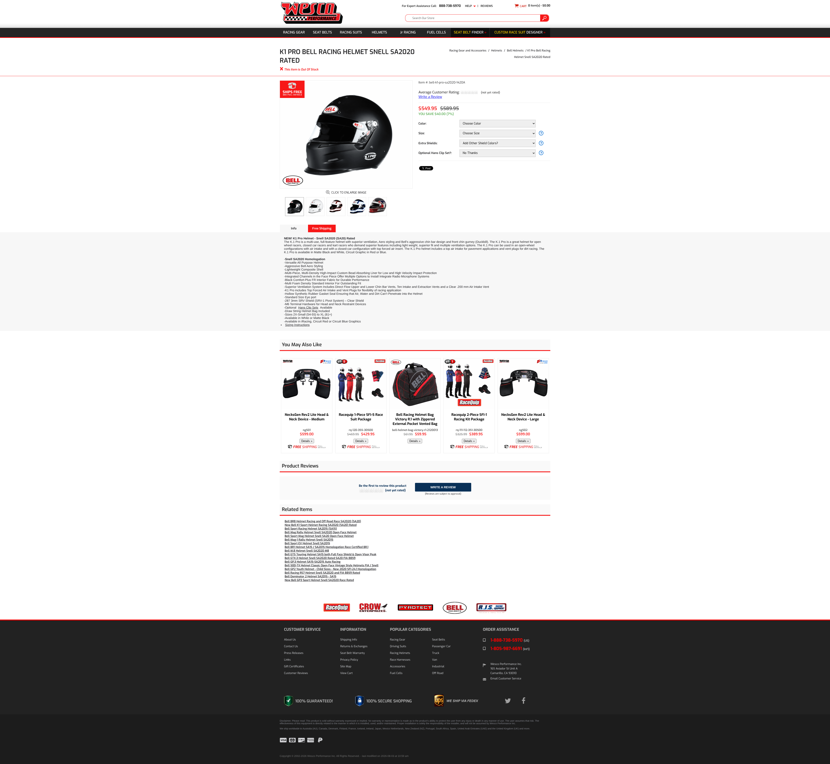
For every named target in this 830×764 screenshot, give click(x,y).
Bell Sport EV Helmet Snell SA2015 (307, 543)
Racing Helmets (400, 653)
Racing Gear (294, 32)
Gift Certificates (294, 666)
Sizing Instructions (297, 325)
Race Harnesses (400, 660)
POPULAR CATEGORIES (410, 629)
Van (434, 660)
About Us (290, 640)
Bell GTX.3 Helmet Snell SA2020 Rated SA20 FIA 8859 (320, 558)
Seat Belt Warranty (352, 653)
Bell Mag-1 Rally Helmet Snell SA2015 (309, 540)
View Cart (346, 673)
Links (287, 660)
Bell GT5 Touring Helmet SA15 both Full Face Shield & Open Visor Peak (330, 554)
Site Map (345, 666)
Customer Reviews (296, 673)
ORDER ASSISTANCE (501, 629)
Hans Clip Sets (308, 307)
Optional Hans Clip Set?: (435, 153)
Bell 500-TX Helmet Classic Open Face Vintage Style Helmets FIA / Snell (331, 565)
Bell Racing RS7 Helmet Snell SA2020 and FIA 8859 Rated (322, 573)
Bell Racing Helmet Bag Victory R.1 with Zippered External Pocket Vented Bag (415, 419)
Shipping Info (348, 640)
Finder (470, 32)
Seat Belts (322, 32)
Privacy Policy (349, 660)
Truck (435, 653)
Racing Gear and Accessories (467, 51)
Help (469, 6)
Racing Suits (351, 32)
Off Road (437, 673)
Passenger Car (441, 646)
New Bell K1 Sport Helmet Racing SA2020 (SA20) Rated (321, 525)
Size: (421, 133)
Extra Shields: (427, 143)
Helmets (379, 32)
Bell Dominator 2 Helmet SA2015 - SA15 (310, 576)
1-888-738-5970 (509, 640)
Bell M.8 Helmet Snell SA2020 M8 (307, 551)
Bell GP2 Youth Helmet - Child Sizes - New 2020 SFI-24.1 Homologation (330, 569)
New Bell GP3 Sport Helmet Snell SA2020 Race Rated (319, 580)
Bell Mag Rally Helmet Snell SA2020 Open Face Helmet (321, 532)
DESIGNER (519, 32)
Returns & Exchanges (353, 646)
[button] (539, 743)
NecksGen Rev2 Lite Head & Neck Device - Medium (307, 417)
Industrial (438, 666)
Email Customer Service (505, 679)
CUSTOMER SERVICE (302, 629)
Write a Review (430, 97)
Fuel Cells (436, 32)
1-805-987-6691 (510, 649)
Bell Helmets (515, 51)
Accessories (397, 666)
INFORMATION (353, 629)
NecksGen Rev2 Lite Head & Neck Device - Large (523, 417)
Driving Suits (398, 646)
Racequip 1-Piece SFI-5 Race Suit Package (361, 417)
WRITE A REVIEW (443, 487)
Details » (306, 441)
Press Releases (293, 653)
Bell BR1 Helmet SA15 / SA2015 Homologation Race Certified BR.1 (326, 547)
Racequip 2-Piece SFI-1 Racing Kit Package (469, 417)
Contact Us (291, 646)
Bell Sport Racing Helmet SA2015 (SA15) (311, 529)
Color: (422, 124)
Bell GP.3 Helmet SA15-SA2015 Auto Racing (312, 562)
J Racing (408, 32)
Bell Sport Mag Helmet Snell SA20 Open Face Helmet (319, 536)
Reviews (487, 6)
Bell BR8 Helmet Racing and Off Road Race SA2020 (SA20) (323, 521)
